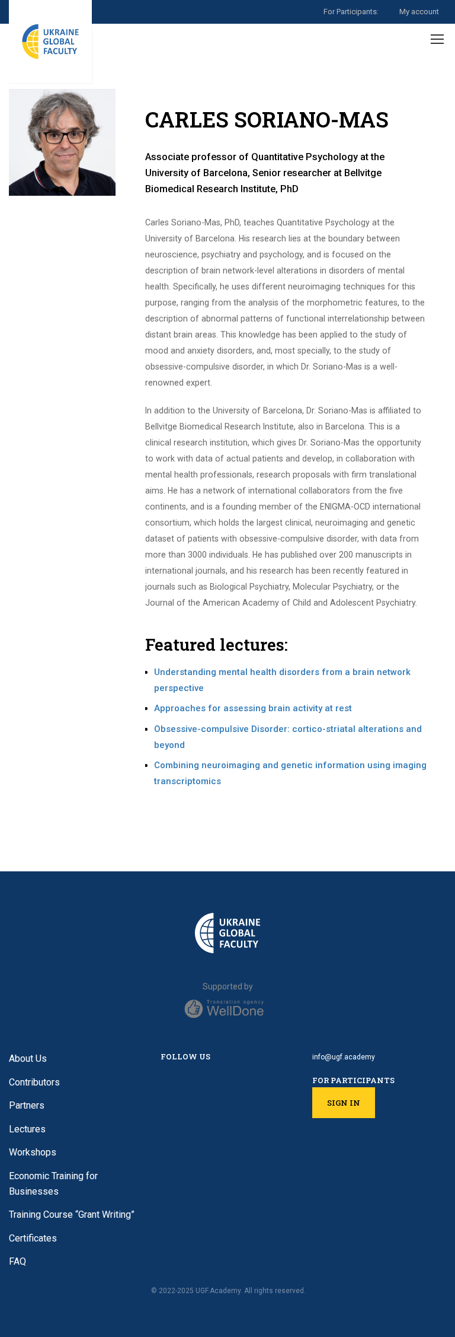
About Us (28, 1058)
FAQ (17, 1261)
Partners (26, 1105)
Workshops (32, 1152)
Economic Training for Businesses (53, 1183)
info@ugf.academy (343, 1057)
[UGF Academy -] (50, 41)
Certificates (33, 1238)
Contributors (34, 1082)
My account (419, 11)
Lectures (27, 1129)
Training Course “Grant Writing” (71, 1214)
